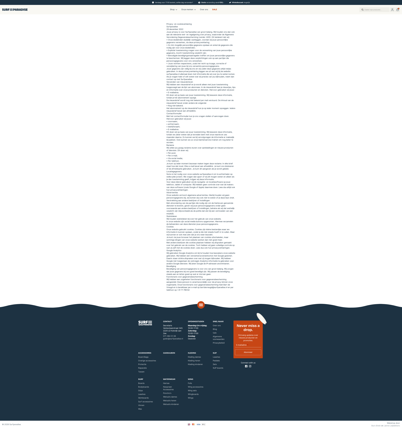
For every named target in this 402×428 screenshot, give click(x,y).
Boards (141, 383)
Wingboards (193, 394)
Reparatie (142, 368)
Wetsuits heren (169, 400)
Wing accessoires (195, 387)
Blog (215, 329)
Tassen (141, 372)
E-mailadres (242, 345)
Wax (140, 409)
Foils (190, 383)
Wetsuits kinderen (171, 404)
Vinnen (141, 405)
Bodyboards (143, 387)
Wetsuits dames (170, 397)
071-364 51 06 (169, 336)
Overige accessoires (147, 361)
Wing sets (192, 390)
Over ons (204, 9)
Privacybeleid (219, 343)
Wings (190, 398)
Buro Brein (376, 426)
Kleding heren (194, 361)
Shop (172, 9)
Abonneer (248, 352)
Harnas (166, 383)
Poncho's (167, 393)
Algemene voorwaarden (218, 337)
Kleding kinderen (195, 364)
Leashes (216, 357)
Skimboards (143, 398)
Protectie (142, 364)
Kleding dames (194, 357)
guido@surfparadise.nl (173, 339)
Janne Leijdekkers (392, 426)
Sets (215, 364)
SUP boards (218, 368)
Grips (140, 390)
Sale (214, 9)
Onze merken (187, 9)
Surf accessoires (145, 402)
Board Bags (143, 357)
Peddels (216, 361)
